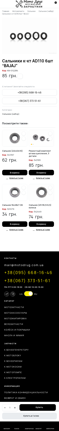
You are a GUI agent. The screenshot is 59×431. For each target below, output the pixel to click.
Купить (39, 407)
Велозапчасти (13, 324)
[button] (20, 76)
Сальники (31, 11)
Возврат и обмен (15, 398)
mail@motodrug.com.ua (24, 265)
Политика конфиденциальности (26, 392)
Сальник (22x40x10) (12, 150)
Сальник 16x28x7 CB (12, 205)
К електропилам (15, 378)
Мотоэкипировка (15, 318)
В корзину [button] (15, 172)
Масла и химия (14, 335)
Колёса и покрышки (17, 329)
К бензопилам (13, 361)
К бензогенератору (16, 349)
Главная (5, 11)
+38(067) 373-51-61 (29, 101)
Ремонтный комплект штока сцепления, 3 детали (40, 153)
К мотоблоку (12, 355)
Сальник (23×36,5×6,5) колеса (40, 206)
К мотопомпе (13, 372)
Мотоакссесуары (15, 312)
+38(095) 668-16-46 (29, 92)
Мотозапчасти (18, 11)
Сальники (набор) (46, 11)
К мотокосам (13, 366)
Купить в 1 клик (31, 415)
